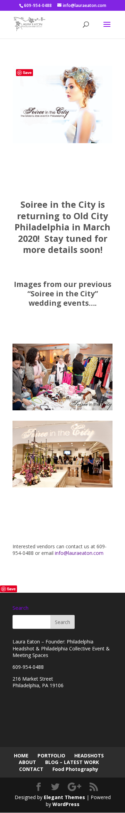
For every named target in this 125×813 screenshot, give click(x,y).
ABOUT (27, 762)
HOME (21, 755)
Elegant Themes (64, 797)
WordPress (66, 804)
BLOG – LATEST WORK (72, 762)
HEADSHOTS (89, 755)
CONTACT (31, 769)
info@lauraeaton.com (79, 553)
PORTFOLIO (51, 755)
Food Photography (75, 769)
